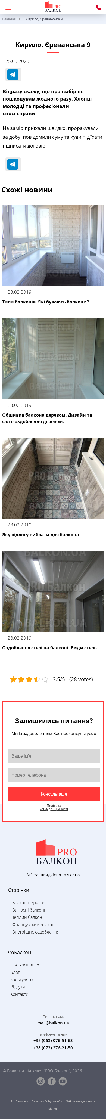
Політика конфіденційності (54, 807)
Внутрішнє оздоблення (35, 932)
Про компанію (24, 965)
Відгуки (17, 987)
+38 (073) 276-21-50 (53, 1047)
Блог (15, 972)
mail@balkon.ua (53, 1022)
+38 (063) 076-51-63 (98, 7)
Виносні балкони (29, 910)
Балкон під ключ (28, 903)
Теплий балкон (27, 917)
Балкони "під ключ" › (47, 1101)
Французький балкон (33, 925)
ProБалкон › (19, 1101)
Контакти (19, 994)
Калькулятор (22, 979)
